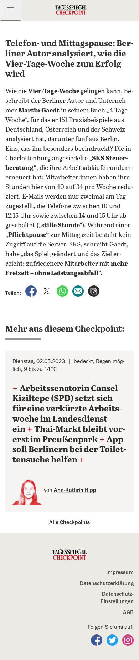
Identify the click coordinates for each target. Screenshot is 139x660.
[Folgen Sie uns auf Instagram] (128, 640)
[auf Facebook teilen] (31, 291)
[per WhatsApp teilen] (63, 291)
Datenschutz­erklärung (107, 583)
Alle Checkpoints (69, 522)
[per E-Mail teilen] (78, 291)
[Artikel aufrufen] (93, 291)
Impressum (120, 572)
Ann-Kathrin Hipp (75, 490)
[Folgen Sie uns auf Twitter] (113, 640)
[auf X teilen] (47, 291)
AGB (128, 612)
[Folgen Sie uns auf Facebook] (97, 640)
